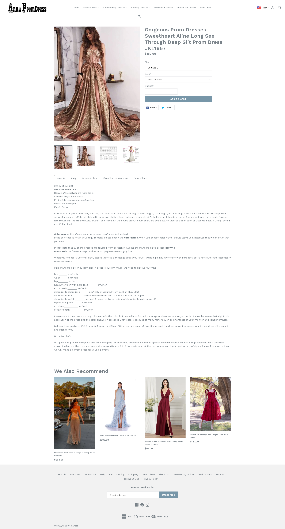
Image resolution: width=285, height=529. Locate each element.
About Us (74, 474)
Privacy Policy (150, 478)
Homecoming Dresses (115, 7)
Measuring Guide (184, 474)
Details (61, 178)
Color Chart (140, 178)
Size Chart (165, 474)
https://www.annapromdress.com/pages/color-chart (98, 234)
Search (62, 474)
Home (77, 7)
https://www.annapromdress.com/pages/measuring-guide (98, 251)
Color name (131, 237)
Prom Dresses (92, 7)
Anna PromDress (70, 526)
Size (147, 62)
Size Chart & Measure (115, 178)
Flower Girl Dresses (186, 7)
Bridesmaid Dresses (163, 7)
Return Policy (89, 178)
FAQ (73, 178)
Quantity (149, 85)
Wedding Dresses (141, 7)
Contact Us (90, 474)
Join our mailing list (142, 487)
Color (148, 73)
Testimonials (204, 474)
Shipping (133, 474)
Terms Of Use (131, 478)
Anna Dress (205, 7)
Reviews (220, 474)
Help (102, 474)
